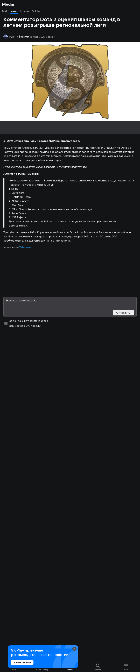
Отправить (123, 312)
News (14, 11)
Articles (25, 11)
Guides (36, 11)
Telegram (25, 247)
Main (5, 11)
